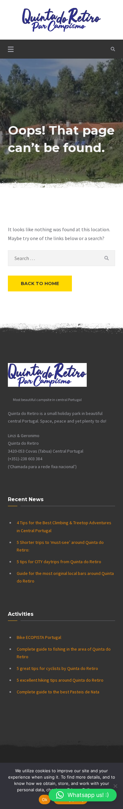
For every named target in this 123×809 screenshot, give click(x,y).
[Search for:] (61, 258)
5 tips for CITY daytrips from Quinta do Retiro (59, 561)
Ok (45, 799)
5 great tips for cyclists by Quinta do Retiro (57, 668)
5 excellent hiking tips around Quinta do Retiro (60, 680)
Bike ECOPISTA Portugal (39, 637)
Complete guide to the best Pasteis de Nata (58, 692)
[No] (115, 786)
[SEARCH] (106, 258)
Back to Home (40, 283)
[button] (83, 795)
